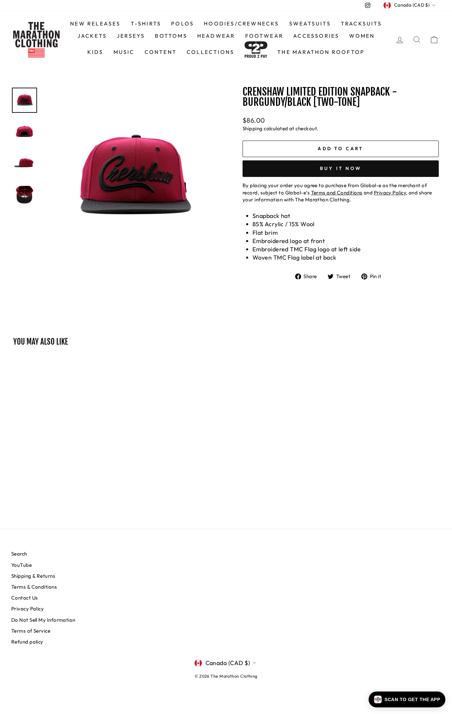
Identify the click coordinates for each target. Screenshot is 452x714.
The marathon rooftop (321, 52)
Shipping (253, 128)
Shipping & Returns (33, 576)
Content (161, 52)
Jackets (92, 35)
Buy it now (340, 168)
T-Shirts (146, 23)
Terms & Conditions (34, 587)
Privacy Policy (27, 609)
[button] (407, 699)
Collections (210, 52)
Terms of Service (30, 631)
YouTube (21, 565)
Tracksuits (361, 23)
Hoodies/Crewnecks (241, 23)
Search (19, 554)
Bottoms (171, 35)
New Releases (95, 23)
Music (124, 52)
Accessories (316, 35)
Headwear (216, 35)
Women (362, 35)
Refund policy (27, 642)
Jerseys (131, 35)
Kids (95, 52)
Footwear (264, 35)
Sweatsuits (310, 23)
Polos (182, 23)
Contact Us (24, 598)
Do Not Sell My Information (43, 620)
